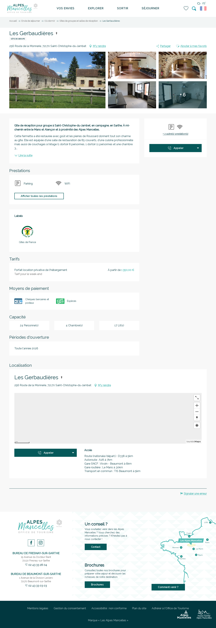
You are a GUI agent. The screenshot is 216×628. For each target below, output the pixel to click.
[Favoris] (186, 8)
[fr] (204, 8)
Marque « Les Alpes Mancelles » (108, 620)
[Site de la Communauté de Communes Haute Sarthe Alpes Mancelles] (204, 614)
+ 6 (183, 95)
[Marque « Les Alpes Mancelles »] (184, 614)
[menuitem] (22, 8)
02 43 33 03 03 (37, 585)
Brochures (97, 584)
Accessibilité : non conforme (109, 608)
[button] (194, 9)
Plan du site (139, 608)
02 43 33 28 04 (37, 564)
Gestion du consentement (70, 608)
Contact (95, 546)
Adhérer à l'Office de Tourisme (170, 608)
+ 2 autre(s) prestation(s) (175, 133)
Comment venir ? (168, 587)
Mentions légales (37, 608)
